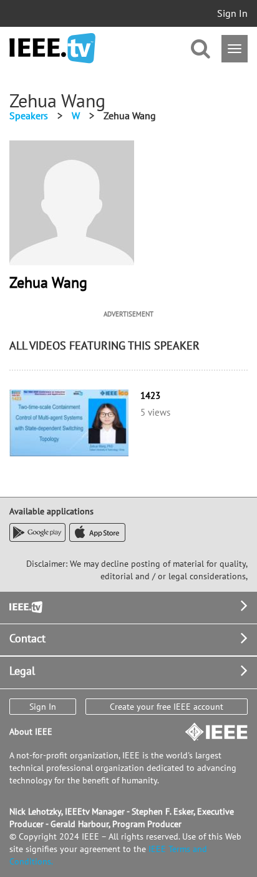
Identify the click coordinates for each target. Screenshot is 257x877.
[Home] (52, 48)
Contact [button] (27, 638)
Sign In (232, 13)
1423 (150, 395)
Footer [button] (25, 606)
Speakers (28, 115)
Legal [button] (22, 671)
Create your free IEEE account (166, 706)
